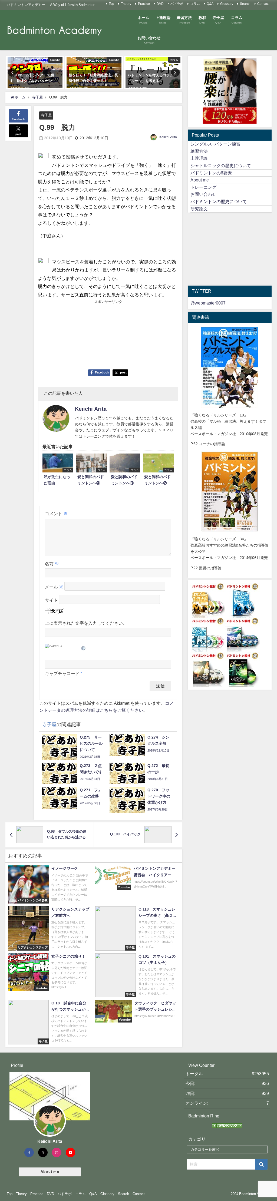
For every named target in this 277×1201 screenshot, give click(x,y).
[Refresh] (84, 647)
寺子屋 (46, 115)
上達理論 (199, 158)
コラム (195, 3)
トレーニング (203, 187)
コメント (56, 513)
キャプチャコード (62, 673)
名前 (52, 563)
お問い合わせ (203, 194)
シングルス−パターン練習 (215, 144)
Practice (144, 3)
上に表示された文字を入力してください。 (86, 623)
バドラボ (176, 3)
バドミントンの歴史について (218, 201)
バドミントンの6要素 (211, 173)
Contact (263, 3)
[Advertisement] (73, 334)
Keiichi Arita (168, 137)
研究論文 (199, 209)
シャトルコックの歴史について (220, 165)
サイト (51, 600)
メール (54, 587)
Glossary (226, 3)
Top (111, 3)
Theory (126, 3)
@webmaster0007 (208, 303)
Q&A (210, 3)
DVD (160, 3)
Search (245, 3)
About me (199, 180)
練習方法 (199, 151)
